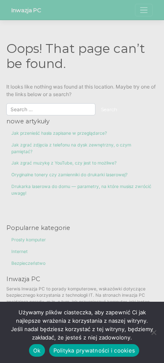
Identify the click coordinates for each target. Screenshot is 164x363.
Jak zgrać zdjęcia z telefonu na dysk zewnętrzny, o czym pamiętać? (71, 148)
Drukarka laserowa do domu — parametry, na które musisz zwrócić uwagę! (81, 190)
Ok (37, 350)
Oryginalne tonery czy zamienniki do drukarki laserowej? (69, 175)
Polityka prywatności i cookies (94, 350)
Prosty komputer (28, 240)
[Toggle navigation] (144, 10)
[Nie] (153, 332)
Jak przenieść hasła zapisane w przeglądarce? (59, 133)
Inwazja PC (26, 10)
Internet (19, 251)
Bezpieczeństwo (28, 263)
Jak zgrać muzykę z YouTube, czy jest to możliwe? (63, 163)
